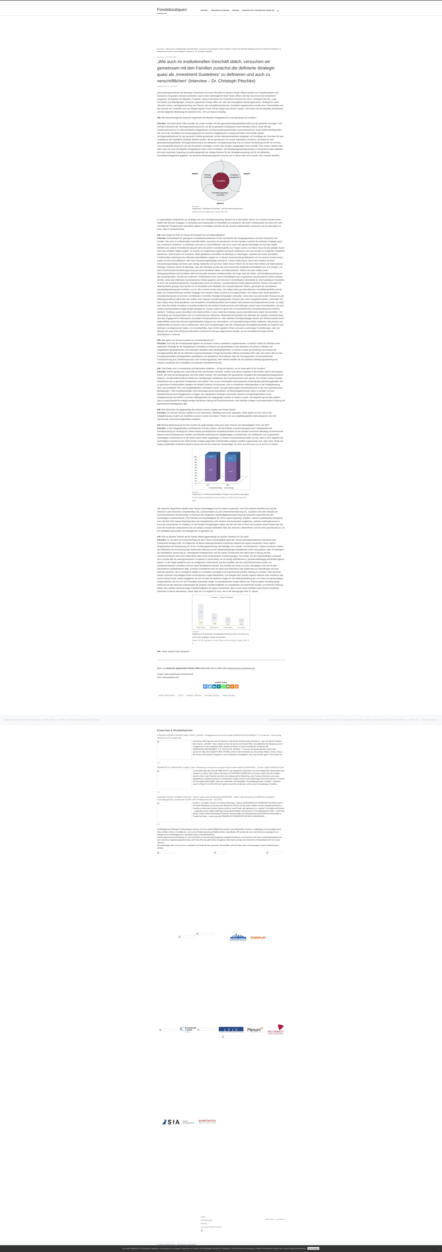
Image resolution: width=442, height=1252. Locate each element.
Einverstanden (313, 1248)
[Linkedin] (214, 686)
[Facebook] (205, 686)
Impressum (281, 1219)
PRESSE (204, 1224)
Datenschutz (269, 1219)
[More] (237, 686)
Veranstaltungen (207, 1220)
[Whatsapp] (223, 686)
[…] (158, 762)
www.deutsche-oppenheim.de (241, 668)
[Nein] (439, 1249)
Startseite (160, 49)
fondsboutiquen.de (181, 845)
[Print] (232, 686)
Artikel (203, 1217)
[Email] (228, 686)
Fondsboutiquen (169, 1244)
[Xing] (219, 686)
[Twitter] (210, 686)
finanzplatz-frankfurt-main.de (211, 1227)
